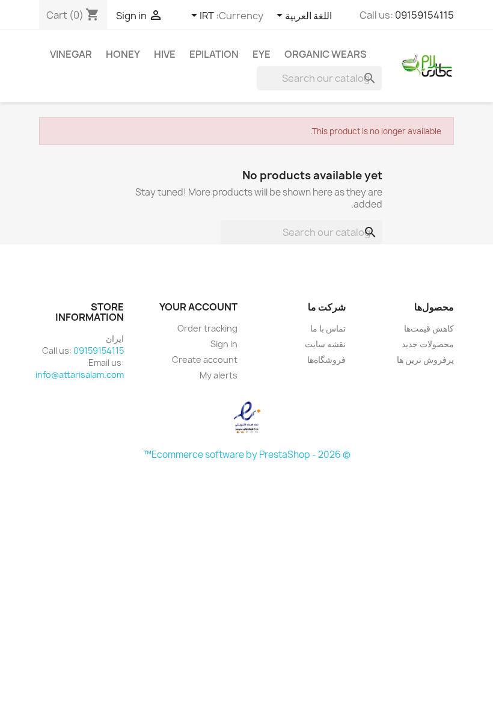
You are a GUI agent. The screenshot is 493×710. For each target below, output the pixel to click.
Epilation (214, 54)
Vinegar (71, 54)
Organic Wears (325, 54)
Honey (123, 54)
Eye (262, 54)
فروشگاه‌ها (326, 359)
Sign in (223, 344)
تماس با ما (328, 328)
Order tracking (207, 328)
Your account (198, 306)
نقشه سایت (325, 344)
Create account (204, 359)
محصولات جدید (428, 344)
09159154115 (424, 15)
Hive (165, 54)
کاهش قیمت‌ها (429, 328)
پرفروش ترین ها (425, 359)
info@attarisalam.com (79, 374)
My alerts (218, 375)
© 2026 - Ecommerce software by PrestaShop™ (247, 454)
